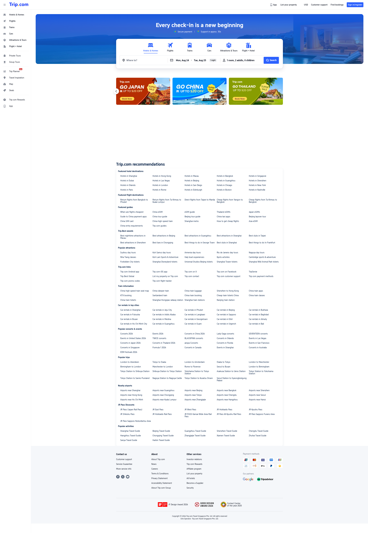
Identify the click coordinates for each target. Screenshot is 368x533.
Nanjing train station (226, 300)
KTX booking (126, 295)
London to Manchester (259, 362)
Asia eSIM (253, 221)
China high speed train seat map (134, 291)
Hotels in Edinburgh (193, 190)
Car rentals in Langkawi (195, 314)
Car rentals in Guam (193, 324)
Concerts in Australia (258, 347)
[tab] (151, 47)
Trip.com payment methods (261, 276)
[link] (273, 4)
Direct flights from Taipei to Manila (200, 200)
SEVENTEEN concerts (258, 334)
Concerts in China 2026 (195, 334)
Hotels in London (160, 185)
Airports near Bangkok (226, 390)
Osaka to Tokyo (223, 362)
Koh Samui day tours (162, 252)
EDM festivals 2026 (128, 352)
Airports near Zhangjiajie (195, 399)
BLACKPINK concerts (194, 338)
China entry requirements (131, 226)
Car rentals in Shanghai (130, 310)
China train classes (257, 295)
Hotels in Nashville (257, 190)
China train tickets (128, 300)
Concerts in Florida (225, 343)
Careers (154, 469)
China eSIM (158, 212)
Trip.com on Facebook (226, 272)
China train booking (193, 295)
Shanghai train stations (195, 300)
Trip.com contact (192, 276)
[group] (183, 31)
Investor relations (194, 459)
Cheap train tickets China (228, 295)
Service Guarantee (124, 464)
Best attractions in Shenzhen (133, 242)
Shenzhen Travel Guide (227, 431)
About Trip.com (158, 459)
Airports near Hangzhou (227, 399)
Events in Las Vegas (257, 338)
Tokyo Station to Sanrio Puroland (135, 378)
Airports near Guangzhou (163, 390)
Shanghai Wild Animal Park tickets (264, 262)
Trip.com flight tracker (162, 281)
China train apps (256, 291)
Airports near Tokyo (193, 395)
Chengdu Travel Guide (258, 431)
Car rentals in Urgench (226, 324)
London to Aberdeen (129, 362)
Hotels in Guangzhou (226, 180)
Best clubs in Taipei (257, 236)
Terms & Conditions (159, 473)
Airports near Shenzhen (259, 390)
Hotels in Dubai (127, 180)
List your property (194, 473)
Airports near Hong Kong (131, 395)
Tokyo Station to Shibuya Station (135, 371)
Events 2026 (158, 334)
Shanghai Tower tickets (227, 262)
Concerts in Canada (193, 347)
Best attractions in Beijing (164, 236)
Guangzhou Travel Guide (195, 431)
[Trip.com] (18, 4)
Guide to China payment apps (133, 216)
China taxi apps (223, 216)
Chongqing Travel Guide (163, 435)
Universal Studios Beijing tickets (199, 262)
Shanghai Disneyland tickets (165, 262)
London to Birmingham (259, 367)
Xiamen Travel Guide (226, 435)
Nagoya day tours (256, 252)
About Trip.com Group (161, 488)
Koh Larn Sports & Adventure (165, 257)
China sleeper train (161, 291)
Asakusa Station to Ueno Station (231, 371)
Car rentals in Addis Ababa (164, 314)
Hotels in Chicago (224, 185)
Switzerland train (160, 295)
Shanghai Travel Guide (130, 431)
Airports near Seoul (257, 395)
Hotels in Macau (192, 176)
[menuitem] (15, 15)
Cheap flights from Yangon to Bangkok (230, 201)
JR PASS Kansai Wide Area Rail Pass (198, 415)
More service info (123, 469)
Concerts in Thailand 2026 (164, 343)
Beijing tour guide (192, 216)
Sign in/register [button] (355, 5)
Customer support (124, 459)
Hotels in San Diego (193, 185)
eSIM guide (190, 212)
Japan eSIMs (254, 212)
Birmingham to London (130, 367)
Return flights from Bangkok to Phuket (134, 201)
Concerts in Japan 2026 (130, 343)
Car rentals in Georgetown (196, 319)
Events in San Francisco (259, 343)
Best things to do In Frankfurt (262, 242)
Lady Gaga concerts (225, 334)
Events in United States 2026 (133, 338)
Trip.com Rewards (194, 464)
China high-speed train (163, 221)
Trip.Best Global (127, 276)
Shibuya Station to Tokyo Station (167, 371)
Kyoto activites (223, 257)
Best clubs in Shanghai (227, 242)
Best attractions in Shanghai (229, 236)
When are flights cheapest (131, 212)
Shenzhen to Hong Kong (228, 291)
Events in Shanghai (225, 347)
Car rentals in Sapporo (226, 314)
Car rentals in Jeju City (162, 310)
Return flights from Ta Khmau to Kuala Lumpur (167, 201)
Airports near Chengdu (227, 395)
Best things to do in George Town (200, 242)
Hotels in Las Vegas (161, 180)
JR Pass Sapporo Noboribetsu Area (135, 421)
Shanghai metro (192, 221)
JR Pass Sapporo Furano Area (262, 414)
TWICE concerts (159, 338)
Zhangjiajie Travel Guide (195, 435)
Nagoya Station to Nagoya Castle (167, 378)
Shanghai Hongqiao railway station (168, 300)
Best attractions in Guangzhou (198, 236)
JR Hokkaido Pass (224, 409)
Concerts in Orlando (225, 338)
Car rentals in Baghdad (259, 314)
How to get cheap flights (228, 221)
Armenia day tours (193, 252)
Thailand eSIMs (223, 212)
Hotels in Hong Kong (162, 176)
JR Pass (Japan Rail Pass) (131, 409)
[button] (4, 4)
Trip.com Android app (129, 272)
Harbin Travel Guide (161, 440)
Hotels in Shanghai (128, 176)
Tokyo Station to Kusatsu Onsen (199, 378)
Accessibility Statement (161, 483)
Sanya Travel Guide (128, 440)
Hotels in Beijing (192, 180)
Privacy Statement (159, 478)
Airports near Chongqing (163, 395)
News (153, 464)
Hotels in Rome (159, 190)
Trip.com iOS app (160, 272)
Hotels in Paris (126, 190)
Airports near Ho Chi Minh (131, 399)
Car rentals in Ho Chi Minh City (133, 324)
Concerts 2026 (126, 334)
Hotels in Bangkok (225, 176)
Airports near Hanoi (257, 399)
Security (190, 488)
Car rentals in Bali (256, 324)
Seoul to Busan (223, 367)
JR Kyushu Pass (255, 409)
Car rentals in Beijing (226, 310)
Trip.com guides (159, 226)
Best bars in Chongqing (163, 242)
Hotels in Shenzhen (257, 180)
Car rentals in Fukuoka (130, 314)
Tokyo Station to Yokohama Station (261, 372)
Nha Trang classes (128, 257)
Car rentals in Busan (129, 319)
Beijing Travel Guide (161, 431)
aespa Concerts (191, 343)
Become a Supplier (195, 483)
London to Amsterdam (195, 362)
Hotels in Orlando (128, 185)
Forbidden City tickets (130, 262)
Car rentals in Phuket (194, 310)
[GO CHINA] (199, 91)
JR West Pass (190, 409)
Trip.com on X (191, 272)
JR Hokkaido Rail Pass (162, 414)
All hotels (191, 478)
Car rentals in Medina (162, 319)
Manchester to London (163, 367)
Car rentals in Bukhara (258, 310)
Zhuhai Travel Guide (257, 435)
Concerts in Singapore (130, 347)
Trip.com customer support (228, 276)
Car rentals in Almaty (258, 319)
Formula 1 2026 (159, 347)
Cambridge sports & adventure (262, 257)
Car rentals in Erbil (224, 319)
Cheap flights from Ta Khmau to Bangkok (263, 201)
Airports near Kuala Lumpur (164, 399)
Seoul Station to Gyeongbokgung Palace (232, 379)
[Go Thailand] (256, 91)
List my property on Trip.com (165, 276)
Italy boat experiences (194, 257)
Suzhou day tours (128, 252)
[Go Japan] (143, 91)
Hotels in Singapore (257, 176)
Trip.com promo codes (130, 281)
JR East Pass (158, 409)
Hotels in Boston (224, 190)
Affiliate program (194, 469)
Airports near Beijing (193, 390)
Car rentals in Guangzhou (164, 324)
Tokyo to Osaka (159, 362)
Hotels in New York (257, 185)
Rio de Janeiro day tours (227, 252)
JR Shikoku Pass (127, 414)
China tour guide (160, 216)
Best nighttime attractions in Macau (132, 237)
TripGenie (253, 272)
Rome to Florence (193, 367)
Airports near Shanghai (130, 390)
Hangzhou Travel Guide (130, 435)
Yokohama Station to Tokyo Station (197, 372)
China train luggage (193, 291)
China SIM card (126, 221)
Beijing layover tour (257, 216)
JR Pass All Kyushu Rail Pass (229, 414)
